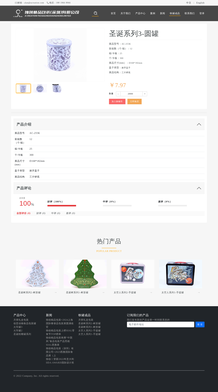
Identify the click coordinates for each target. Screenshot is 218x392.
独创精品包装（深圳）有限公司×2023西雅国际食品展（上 (60, 352)
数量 (111, 93)
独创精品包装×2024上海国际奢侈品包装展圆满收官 (60, 323)
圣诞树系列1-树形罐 (89, 327)
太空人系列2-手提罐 (89, 330)
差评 (70, 213)
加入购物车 (117, 101)
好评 (40, 213)
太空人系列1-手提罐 (89, 334)
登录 (202, 13)
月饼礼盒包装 (21, 320)
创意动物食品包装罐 (24, 323)
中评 (55, 213)
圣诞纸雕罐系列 (22, 334)
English (200, 2)
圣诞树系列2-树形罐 (89, 323)
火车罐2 (17, 330)
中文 (188, 2)
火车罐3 (17, 327)
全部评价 (24, 213)
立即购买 (134, 101)
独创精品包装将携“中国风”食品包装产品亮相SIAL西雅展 (59, 341)
